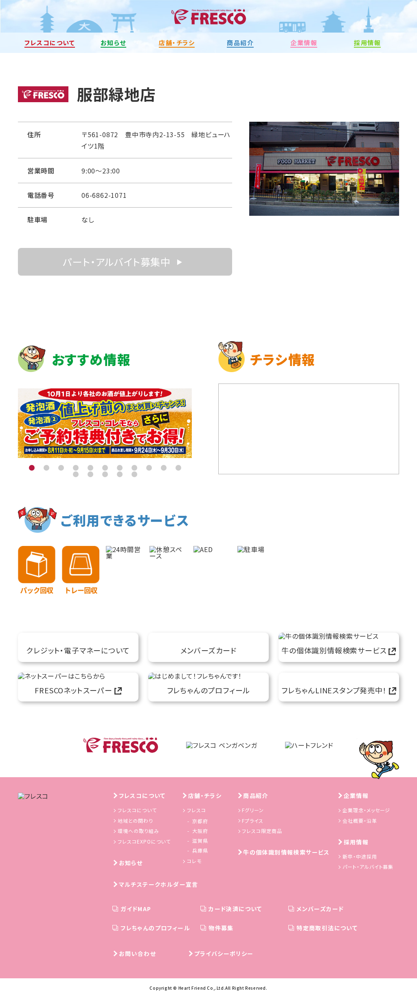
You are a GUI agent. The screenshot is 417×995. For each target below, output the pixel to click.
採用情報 (356, 842)
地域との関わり (135, 820)
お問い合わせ (137, 953)
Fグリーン (253, 810)
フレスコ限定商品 (262, 830)
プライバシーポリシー (224, 953)
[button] (32, 468)
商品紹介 (255, 795)
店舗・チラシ (205, 795)
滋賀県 (200, 840)
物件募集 (221, 928)
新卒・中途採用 (359, 856)
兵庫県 (200, 850)
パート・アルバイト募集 (368, 866)
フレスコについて (142, 795)
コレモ (194, 860)
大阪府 (200, 830)
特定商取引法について (327, 928)
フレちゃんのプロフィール (155, 928)
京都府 (200, 820)
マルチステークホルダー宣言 (158, 884)
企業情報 (356, 795)
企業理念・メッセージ (366, 810)
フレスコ (196, 810)
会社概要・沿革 (359, 820)
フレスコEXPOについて (144, 841)
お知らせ (131, 863)
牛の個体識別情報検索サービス (286, 852)
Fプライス (252, 820)
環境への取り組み (138, 830)
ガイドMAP (136, 909)
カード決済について (235, 909)
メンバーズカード (320, 909)
